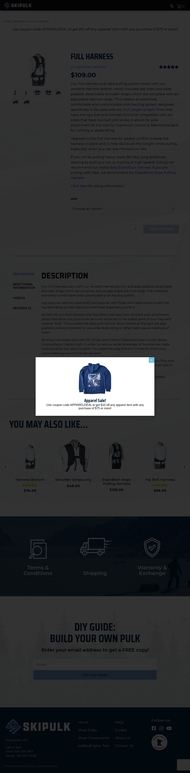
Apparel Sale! (95, 400)
